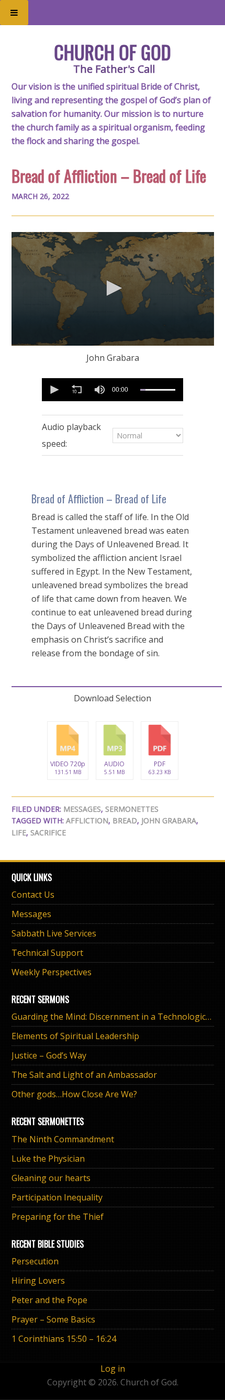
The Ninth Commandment (63, 1139)
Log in (112, 1368)
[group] (99, 389)
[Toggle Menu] (14, 12)
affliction (87, 820)
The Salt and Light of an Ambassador (84, 1075)
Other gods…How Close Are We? (74, 1094)
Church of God (112, 51)
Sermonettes (132, 809)
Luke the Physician (48, 1158)
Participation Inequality (57, 1197)
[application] (113, 289)
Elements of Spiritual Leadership (75, 1036)
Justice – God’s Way (49, 1055)
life (19, 832)
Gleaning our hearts (51, 1178)
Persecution (35, 1261)
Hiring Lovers (38, 1280)
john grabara (168, 820)
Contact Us (33, 894)
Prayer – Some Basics (53, 1319)
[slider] (158, 390)
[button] (112, 288)
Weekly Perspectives (52, 972)
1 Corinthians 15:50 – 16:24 (64, 1338)
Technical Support (47, 952)
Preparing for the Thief (58, 1216)
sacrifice (48, 832)
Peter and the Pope (49, 1300)
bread (125, 820)
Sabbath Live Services (54, 933)
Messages (82, 809)
